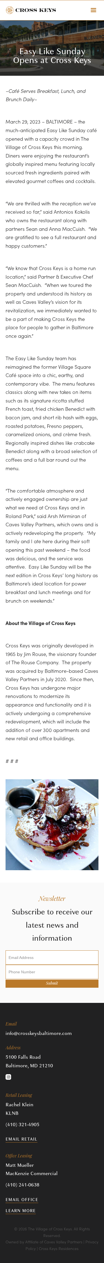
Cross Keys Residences (58, 1248)
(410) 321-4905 (22, 1124)
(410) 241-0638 (22, 1184)
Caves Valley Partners (63, 1241)
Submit (52, 984)
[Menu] (93, 10)
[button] (8, 1077)
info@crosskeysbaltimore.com (39, 1033)
